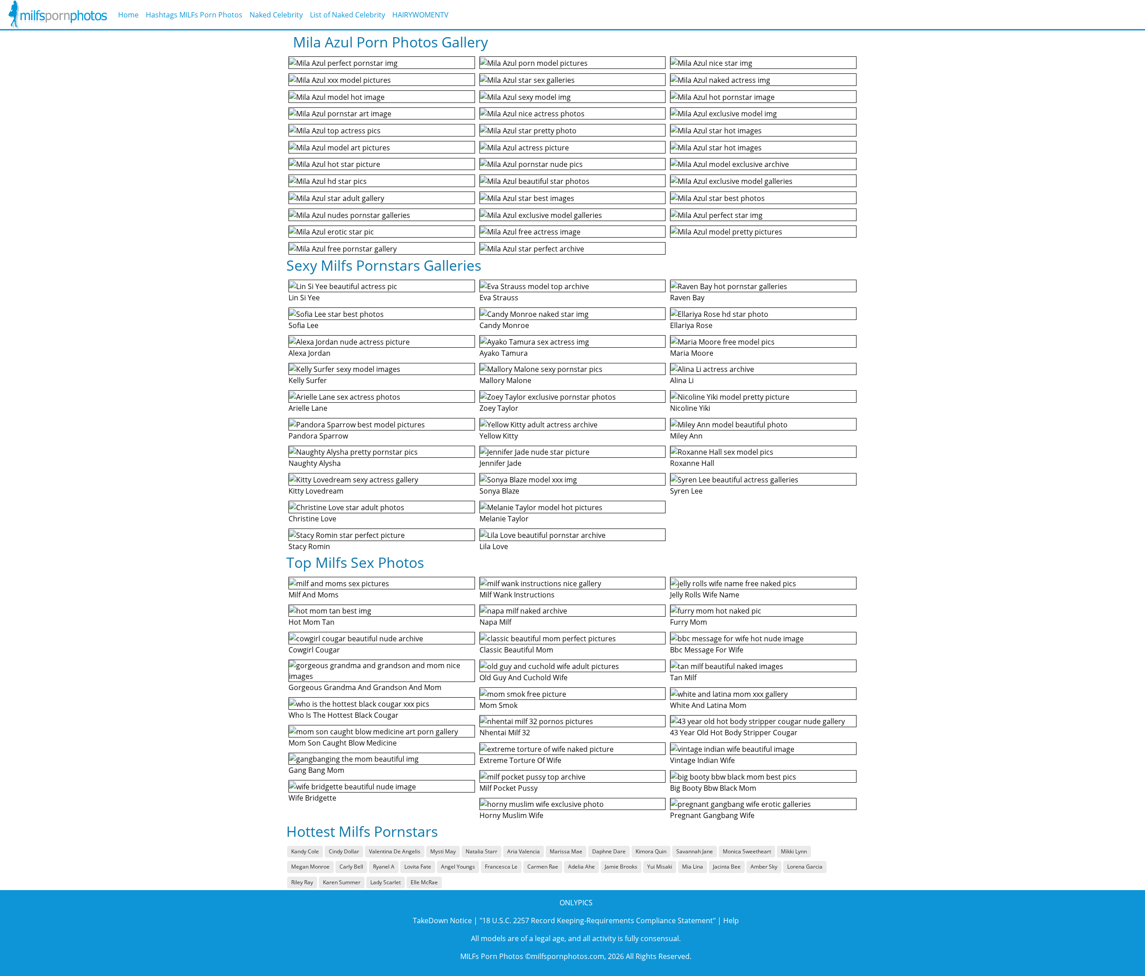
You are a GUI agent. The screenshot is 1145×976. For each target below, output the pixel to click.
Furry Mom (688, 622)
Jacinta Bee (727, 866)
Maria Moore (691, 353)
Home (128, 15)
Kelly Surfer (307, 380)
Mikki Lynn (794, 851)
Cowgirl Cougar (314, 650)
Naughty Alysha (314, 463)
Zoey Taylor (498, 408)
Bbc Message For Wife (706, 650)
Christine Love (312, 519)
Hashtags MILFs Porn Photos (194, 15)
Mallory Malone (505, 380)
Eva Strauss (498, 298)
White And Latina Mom (708, 705)
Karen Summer (341, 882)
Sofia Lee (303, 325)
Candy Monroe (504, 325)
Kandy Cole (305, 851)
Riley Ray (302, 882)
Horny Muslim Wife (511, 815)
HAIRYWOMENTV (420, 15)
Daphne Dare (609, 851)
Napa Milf (495, 622)
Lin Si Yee (304, 298)
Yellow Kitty (498, 436)
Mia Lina (692, 866)
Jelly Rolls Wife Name (704, 595)
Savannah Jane (694, 851)
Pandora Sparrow (318, 436)
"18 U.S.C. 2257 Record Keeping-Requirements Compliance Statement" (597, 920)
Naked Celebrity (276, 15)
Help (731, 920)
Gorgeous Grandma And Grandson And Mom (364, 687)
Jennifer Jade (500, 463)
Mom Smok (498, 705)
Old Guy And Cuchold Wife (523, 677)
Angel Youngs (458, 866)
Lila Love (493, 546)
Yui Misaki (659, 866)
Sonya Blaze (499, 491)
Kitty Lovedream (316, 491)
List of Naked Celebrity (347, 15)
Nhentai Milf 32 (504, 732)
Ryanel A (383, 866)
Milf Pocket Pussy (508, 788)
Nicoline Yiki (690, 408)
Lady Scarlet (385, 882)
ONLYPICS (576, 903)
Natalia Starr (481, 851)
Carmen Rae (542, 866)
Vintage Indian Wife (702, 760)
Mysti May (443, 851)
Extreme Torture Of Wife (520, 760)
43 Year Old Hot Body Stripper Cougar (733, 732)
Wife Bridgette (312, 798)
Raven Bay (687, 298)
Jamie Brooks (621, 866)
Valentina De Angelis (394, 851)
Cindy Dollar (344, 851)
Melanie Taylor (504, 519)
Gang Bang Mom (316, 770)
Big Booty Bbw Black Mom (713, 788)
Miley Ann (686, 436)
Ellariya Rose (691, 325)
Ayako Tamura (503, 353)
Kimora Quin (651, 851)
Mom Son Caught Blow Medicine (342, 743)
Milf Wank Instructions (517, 595)
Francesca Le (501, 866)
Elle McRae (424, 882)
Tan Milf (683, 677)
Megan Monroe (310, 866)
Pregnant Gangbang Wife (712, 815)
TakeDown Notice (442, 920)
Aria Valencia (523, 851)
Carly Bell (351, 866)
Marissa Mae (566, 851)
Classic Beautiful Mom (516, 650)
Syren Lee (686, 491)
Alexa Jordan (309, 353)
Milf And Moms (313, 595)
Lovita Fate (417, 866)
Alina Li (682, 380)
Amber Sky (764, 866)
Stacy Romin (309, 546)
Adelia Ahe (581, 866)
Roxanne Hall (692, 463)
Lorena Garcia (805, 866)
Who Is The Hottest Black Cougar (343, 715)
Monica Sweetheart (747, 851)
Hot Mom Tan (311, 622)
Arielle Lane (307, 408)
